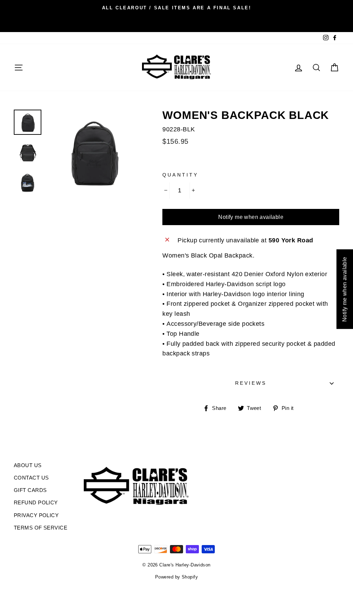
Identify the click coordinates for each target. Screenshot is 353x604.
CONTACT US (31, 478)
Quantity (180, 175)
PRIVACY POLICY (36, 515)
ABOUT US (28, 465)
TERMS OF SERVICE (40, 528)
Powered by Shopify (176, 577)
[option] (176, 7)
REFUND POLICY (36, 502)
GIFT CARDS (30, 490)
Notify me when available (250, 217)
